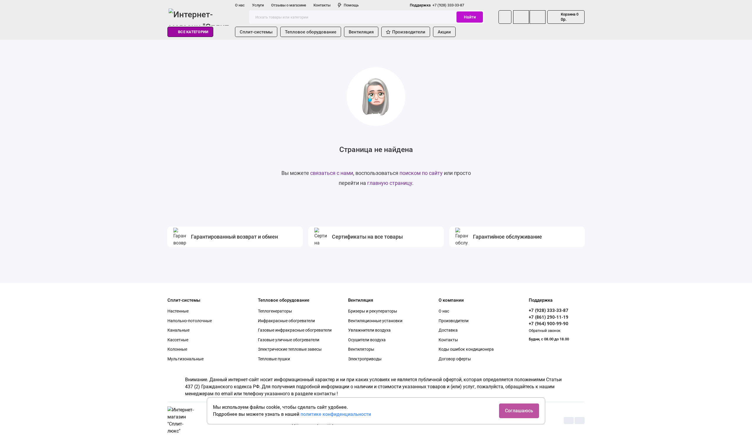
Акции (444, 32)
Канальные (178, 330)
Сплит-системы (256, 32)
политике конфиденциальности (336, 414)
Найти (470, 17)
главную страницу (389, 183)
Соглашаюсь (519, 410)
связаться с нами (331, 173)
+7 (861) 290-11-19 (548, 317)
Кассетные (177, 339)
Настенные (178, 311)
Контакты (321, 5)
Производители (408, 32)
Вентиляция (361, 32)
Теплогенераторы (275, 311)
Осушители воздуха (367, 339)
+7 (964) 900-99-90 (548, 323)
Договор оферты (455, 359)
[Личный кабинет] (504, 17)
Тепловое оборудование (310, 32)
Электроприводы (365, 359)
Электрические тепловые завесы (290, 349)
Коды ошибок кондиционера (466, 349)
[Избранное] (537, 17)
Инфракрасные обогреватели (286, 320)
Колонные (177, 349)
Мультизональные (185, 359)
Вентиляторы (361, 349)
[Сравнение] (521, 17)
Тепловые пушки (274, 359)
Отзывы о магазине (288, 5)
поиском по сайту (421, 173)
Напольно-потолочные (189, 320)
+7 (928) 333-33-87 (437, 5)
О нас (240, 5)
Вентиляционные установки (375, 320)
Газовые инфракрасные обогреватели (295, 330)
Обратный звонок (544, 330)
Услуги (258, 5)
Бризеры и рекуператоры (372, 311)
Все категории (193, 32)
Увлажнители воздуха (369, 330)
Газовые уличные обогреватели (288, 339)
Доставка (448, 330)
